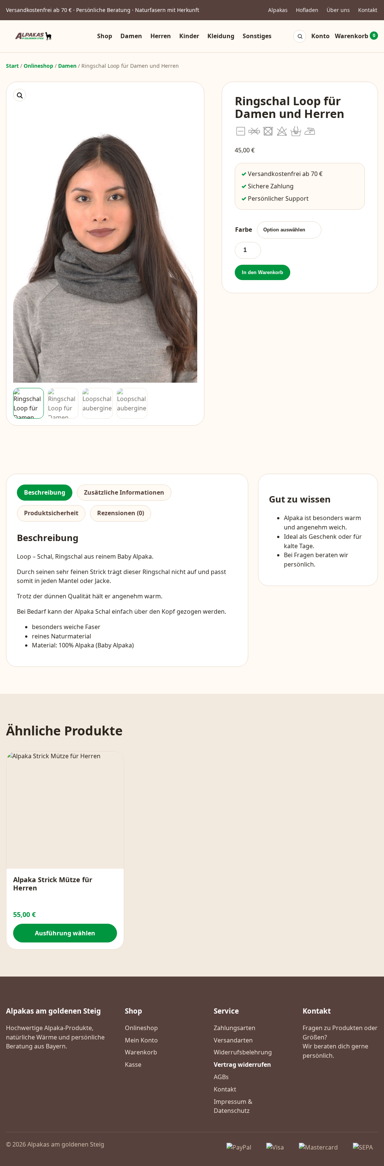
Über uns (338, 9)
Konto (320, 36)
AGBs (221, 1077)
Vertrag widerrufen (242, 1064)
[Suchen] (300, 36)
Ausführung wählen (65, 933)
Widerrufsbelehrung (243, 1052)
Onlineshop (38, 65)
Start (12, 65)
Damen (131, 36)
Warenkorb (355, 36)
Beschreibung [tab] (44, 492)
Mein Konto (141, 1040)
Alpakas (278, 9)
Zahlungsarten (234, 1028)
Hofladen (307, 9)
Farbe (243, 229)
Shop (104, 36)
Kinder (189, 36)
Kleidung (220, 36)
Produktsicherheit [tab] (51, 513)
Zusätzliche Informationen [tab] (124, 492)
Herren (160, 36)
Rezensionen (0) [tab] (120, 513)
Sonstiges (257, 36)
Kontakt (367, 9)
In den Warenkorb (262, 272)
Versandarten (233, 1040)
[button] (19, 95)
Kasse (133, 1064)
